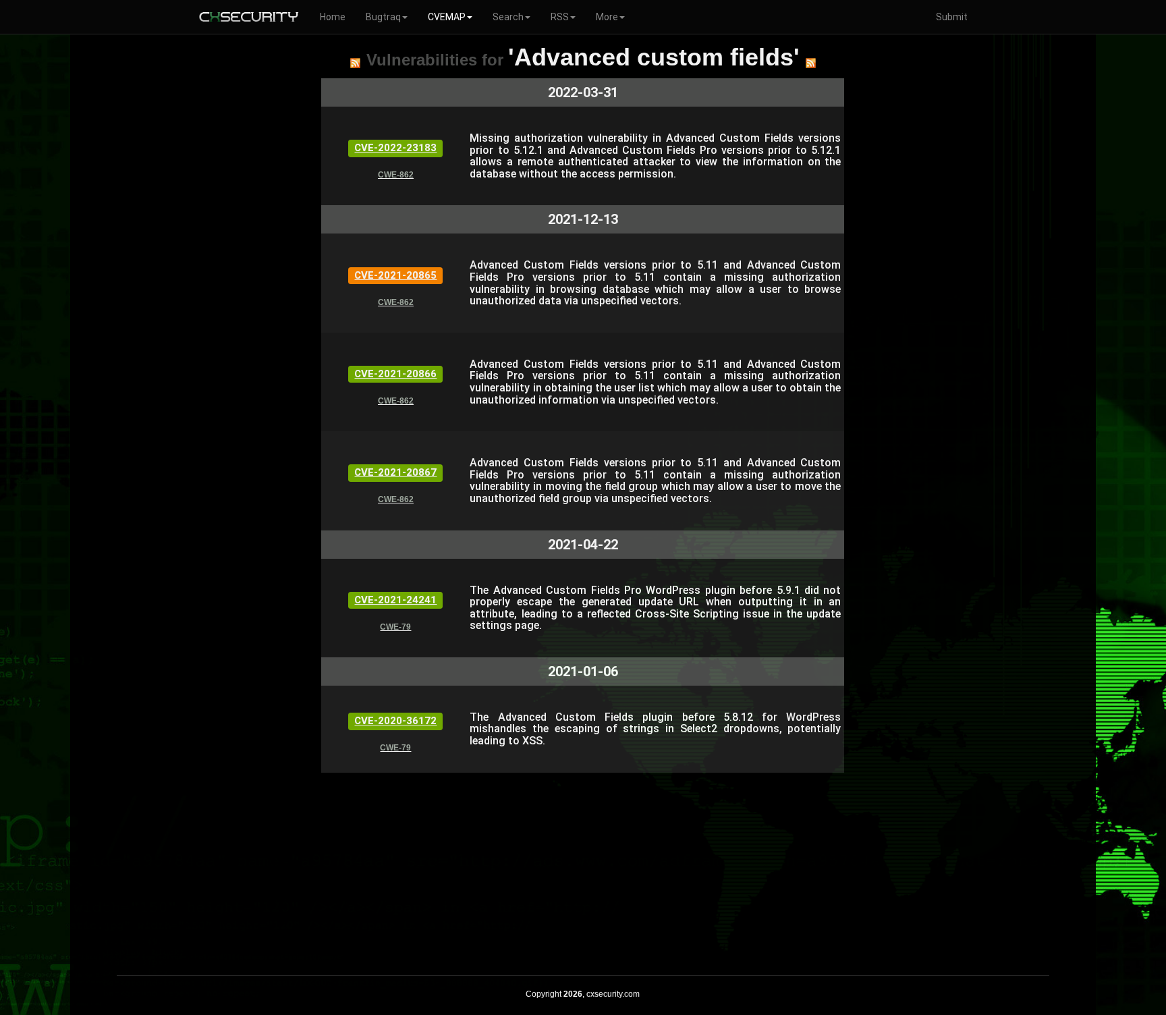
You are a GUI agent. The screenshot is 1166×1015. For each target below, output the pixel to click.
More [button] (607, 16)
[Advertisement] (583, 867)
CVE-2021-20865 (395, 275)
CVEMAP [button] (447, 16)
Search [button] (508, 16)
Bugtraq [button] (383, 16)
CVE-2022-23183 (395, 148)
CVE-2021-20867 (395, 472)
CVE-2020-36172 (395, 721)
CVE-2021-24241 (395, 600)
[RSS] (355, 62)
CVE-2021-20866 (395, 374)
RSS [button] (560, 16)
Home (332, 16)
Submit (952, 16)
